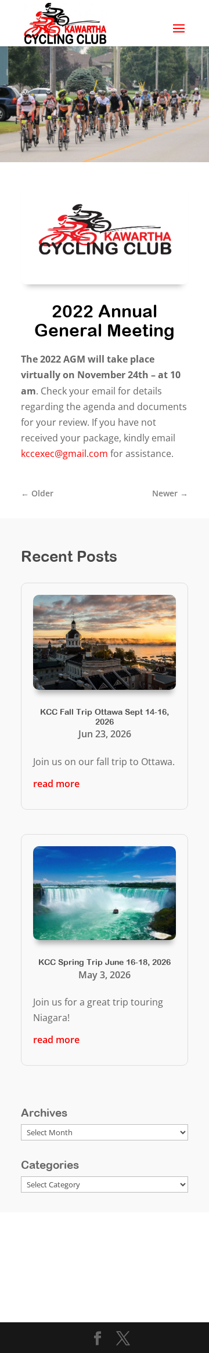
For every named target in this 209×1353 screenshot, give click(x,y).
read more (56, 783)
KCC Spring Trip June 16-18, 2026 (104, 962)
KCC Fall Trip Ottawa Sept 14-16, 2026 (104, 716)
